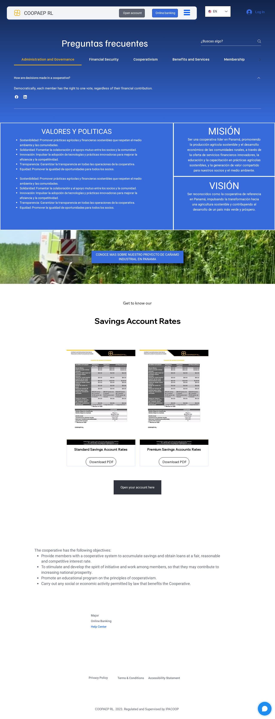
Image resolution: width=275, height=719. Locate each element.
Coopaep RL (38, 13)
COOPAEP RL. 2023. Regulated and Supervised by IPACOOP (137, 709)
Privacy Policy (98, 678)
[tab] (48, 59)
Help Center (99, 626)
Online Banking (101, 621)
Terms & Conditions (131, 678)
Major (95, 615)
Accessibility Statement (164, 678)
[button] (16, 96)
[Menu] (187, 12)
